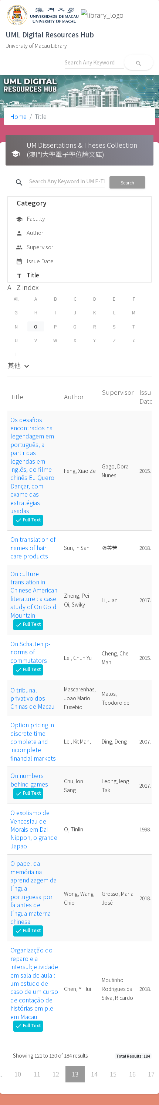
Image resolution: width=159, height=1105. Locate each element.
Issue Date (35, 261)
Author (29, 232)
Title (27, 275)
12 (56, 1073)
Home (18, 116)
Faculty (30, 218)
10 (17, 1073)
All (16, 299)
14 (94, 1073)
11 (37, 1073)
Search (127, 182)
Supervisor (34, 247)
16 (132, 1073)
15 (113, 1073)
